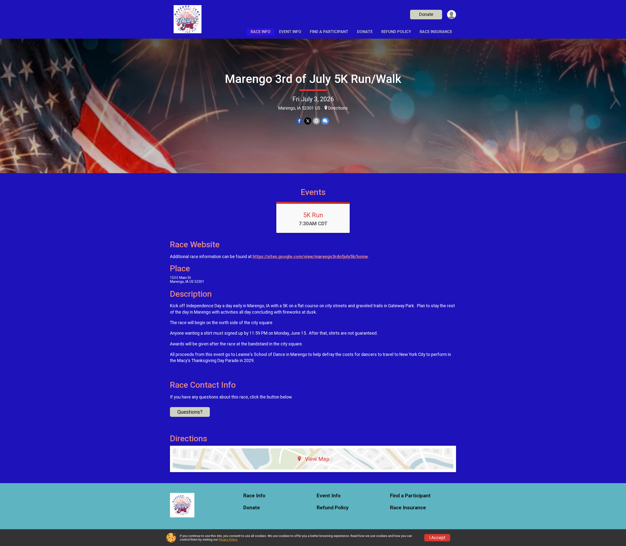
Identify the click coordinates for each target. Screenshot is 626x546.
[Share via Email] (316, 121)
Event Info (290, 31)
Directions (338, 108)
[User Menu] (451, 14)
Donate (426, 14)
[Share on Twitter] (307, 121)
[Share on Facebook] (299, 121)
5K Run (313, 215)
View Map (317, 459)
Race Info (260, 31)
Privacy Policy (228, 539)
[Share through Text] (325, 121)
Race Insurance (436, 31)
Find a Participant (329, 31)
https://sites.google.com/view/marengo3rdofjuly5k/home (310, 256)
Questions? (189, 412)
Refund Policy (396, 31)
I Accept (437, 537)
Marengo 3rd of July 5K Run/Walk (313, 79)
